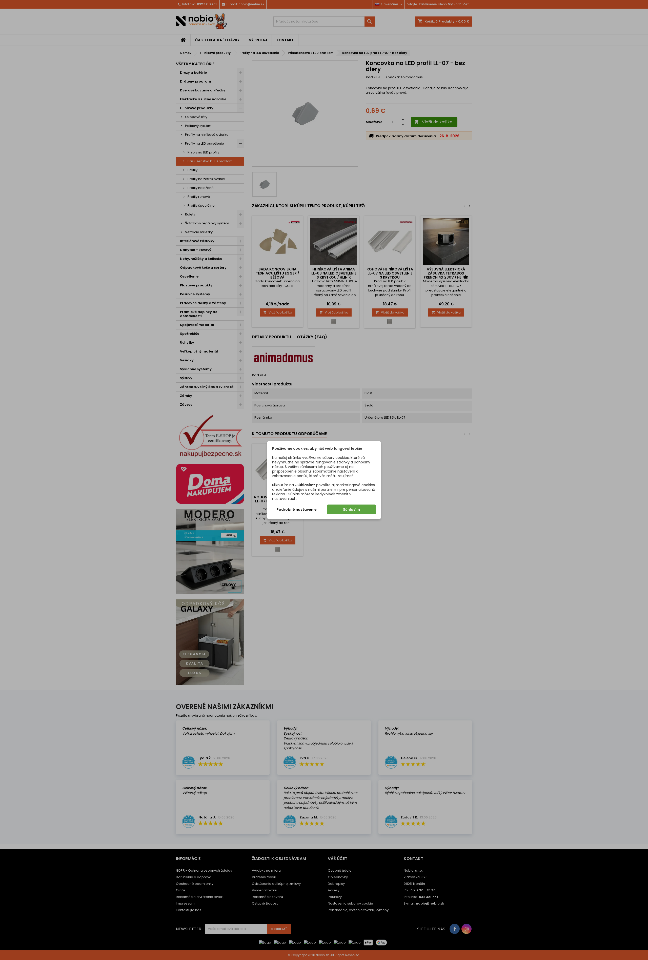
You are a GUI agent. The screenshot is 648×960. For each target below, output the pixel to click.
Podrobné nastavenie (296, 509)
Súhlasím (351, 509)
